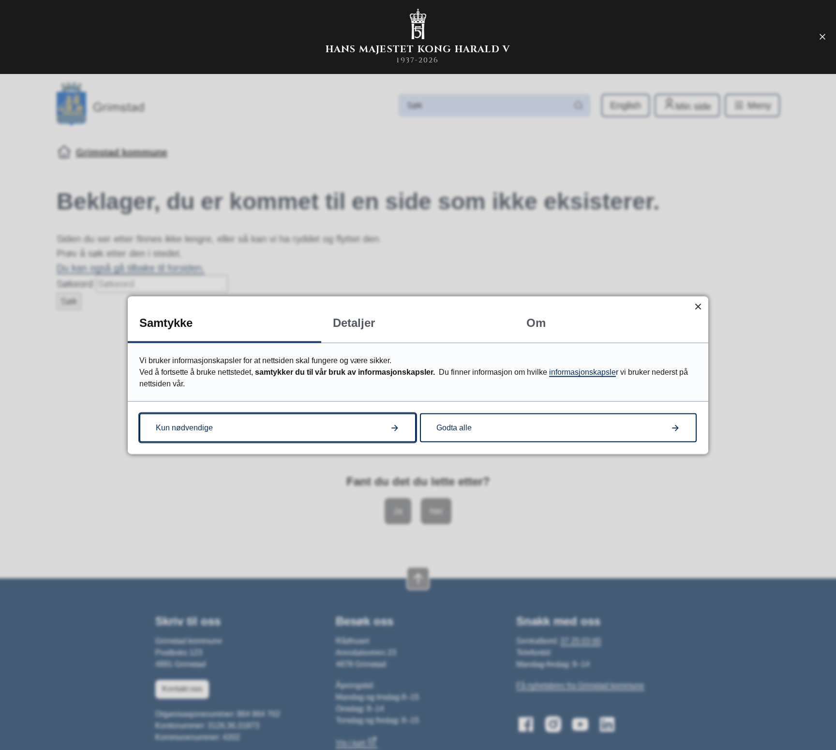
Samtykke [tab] (166, 322)
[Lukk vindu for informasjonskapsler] (698, 306)
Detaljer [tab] (354, 322)
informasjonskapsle (582, 372)
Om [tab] (536, 322)
